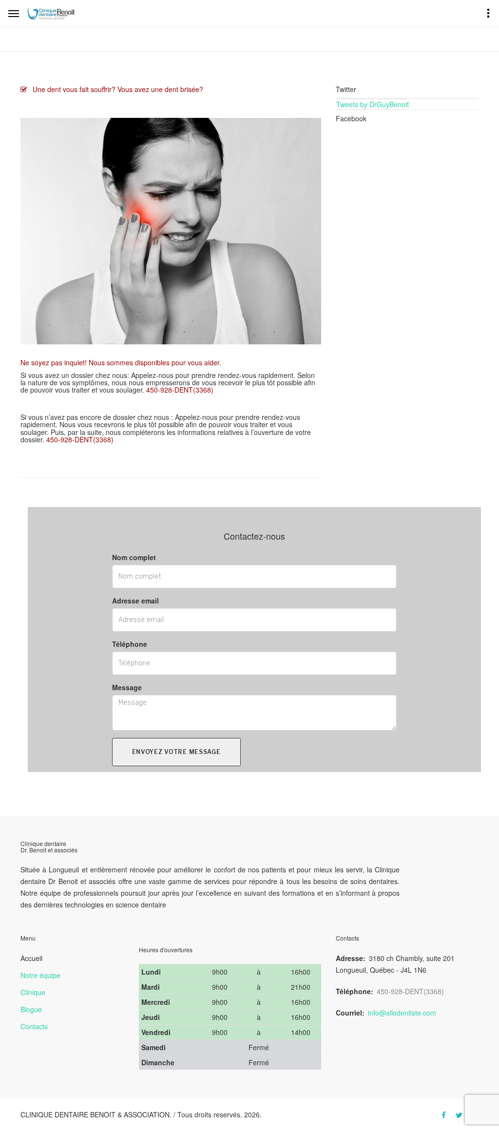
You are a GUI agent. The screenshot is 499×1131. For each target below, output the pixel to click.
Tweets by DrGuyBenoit (372, 104)
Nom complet (134, 557)
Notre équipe (40, 975)
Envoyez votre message (176, 751)
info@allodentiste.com (402, 1013)
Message (127, 687)
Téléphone (129, 644)
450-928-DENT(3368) (410, 991)
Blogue (31, 1009)
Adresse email (135, 600)
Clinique (32, 992)
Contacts (34, 1026)
